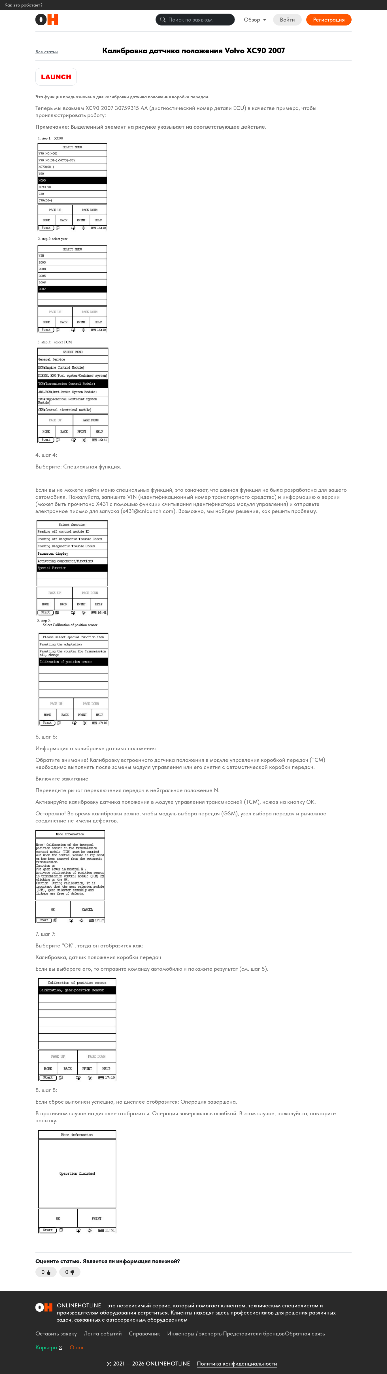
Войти (287, 19)
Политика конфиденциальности (237, 1363)
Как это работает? (23, 5)
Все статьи (46, 51)
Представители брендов (254, 1333)
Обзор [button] (252, 19)
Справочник (144, 1333)
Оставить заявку (56, 1333)
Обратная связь (305, 1333)
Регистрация (329, 19)
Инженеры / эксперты (195, 1333)
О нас (77, 1347)
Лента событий (103, 1333)
